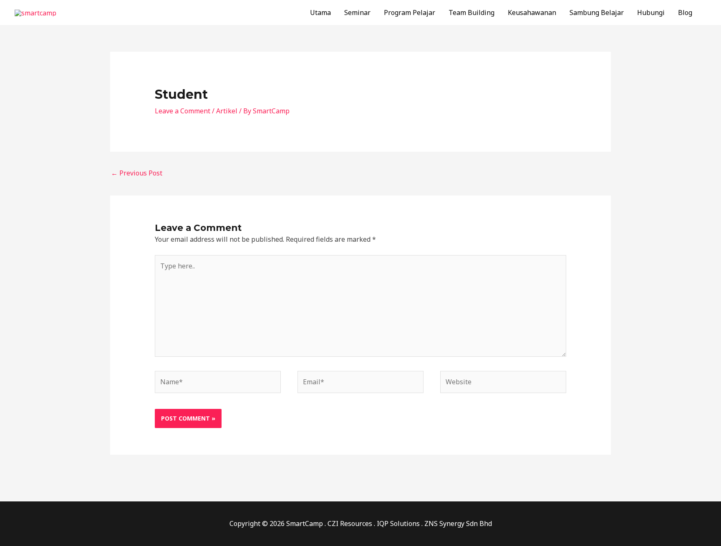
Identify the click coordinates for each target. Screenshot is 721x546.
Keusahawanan (532, 12)
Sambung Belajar (597, 12)
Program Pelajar (409, 12)
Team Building (471, 12)
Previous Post (136, 173)
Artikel (226, 110)
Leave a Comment (182, 110)
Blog (685, 12)
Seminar (357, 12)
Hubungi (651, 12)
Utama (320, 12)
